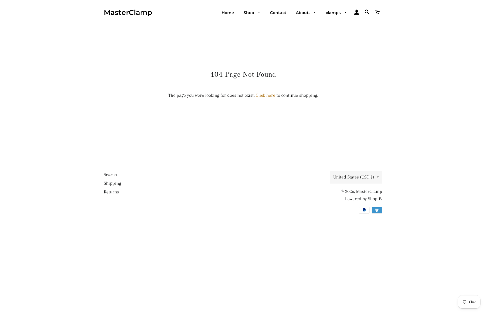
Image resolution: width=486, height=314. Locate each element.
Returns (111, 192)
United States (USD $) (353, 177)
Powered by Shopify (363, 198)
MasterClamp (128, 12)
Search (110, 174)
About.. (303, 12)
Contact (278, 12)
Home (228, 12)
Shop (249, 12)
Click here (265, 95)
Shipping (112, 183)
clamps (334, 12)
